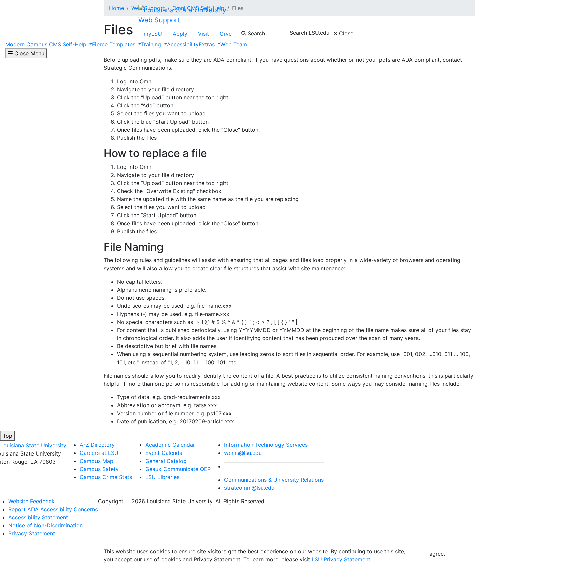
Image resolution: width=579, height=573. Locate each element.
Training (152, 44)
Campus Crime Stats (106, 477)
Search (255, 33)
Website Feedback (31, 501)
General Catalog (166, 461)
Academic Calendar (170, 444)
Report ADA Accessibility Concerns (53, 509)
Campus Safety (99, 469)
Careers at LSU (99, 452)
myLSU (153, 33)
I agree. (435, 553)
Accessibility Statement (38, 517)
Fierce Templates (114, 44)
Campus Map (96, 461)
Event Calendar (164, 452)
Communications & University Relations (274, 479)
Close (345, 33)
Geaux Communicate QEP (178, 469)
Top (7, 435)
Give (226, 33)
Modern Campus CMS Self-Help (46, 44)
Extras (207, 44)
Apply (180, 33)
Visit (203, 33)
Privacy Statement (31, 533)
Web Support (159, 20)
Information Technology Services (266, 444)
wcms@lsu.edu (243, 452)
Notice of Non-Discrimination (45, 525)
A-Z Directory (97, 444)
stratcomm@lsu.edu (249, 487)
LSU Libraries (162, 477)
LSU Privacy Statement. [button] (342, 559)
